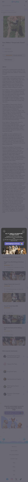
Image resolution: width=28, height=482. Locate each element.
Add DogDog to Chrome (12, 243)
